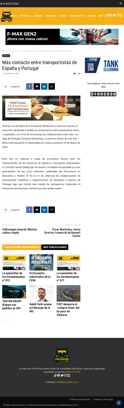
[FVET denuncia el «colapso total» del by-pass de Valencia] (68, 293)
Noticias (14, 51)
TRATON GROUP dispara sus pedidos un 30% (11, 304)
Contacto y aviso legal (103, 399)
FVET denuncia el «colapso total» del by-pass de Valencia (68, 309)
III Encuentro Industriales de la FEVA (39, 276)
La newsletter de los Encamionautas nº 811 (68, 276)
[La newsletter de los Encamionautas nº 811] (68, 262)
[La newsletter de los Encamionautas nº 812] (14, 262)
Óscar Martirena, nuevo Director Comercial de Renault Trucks (62, 233)
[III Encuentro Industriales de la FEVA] (41, 262)
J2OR (75, 405)
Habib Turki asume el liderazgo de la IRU (40, 307)
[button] (120, 3)
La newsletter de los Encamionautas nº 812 (13, 276)
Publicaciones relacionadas (21, 247)
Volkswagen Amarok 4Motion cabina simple (19, 231)
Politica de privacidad (80, 399)
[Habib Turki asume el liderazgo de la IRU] (41, 293)
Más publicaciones (54, 247)
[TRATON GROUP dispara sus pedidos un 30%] (14, 291)
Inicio (4, 51)
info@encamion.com (67, 382)
